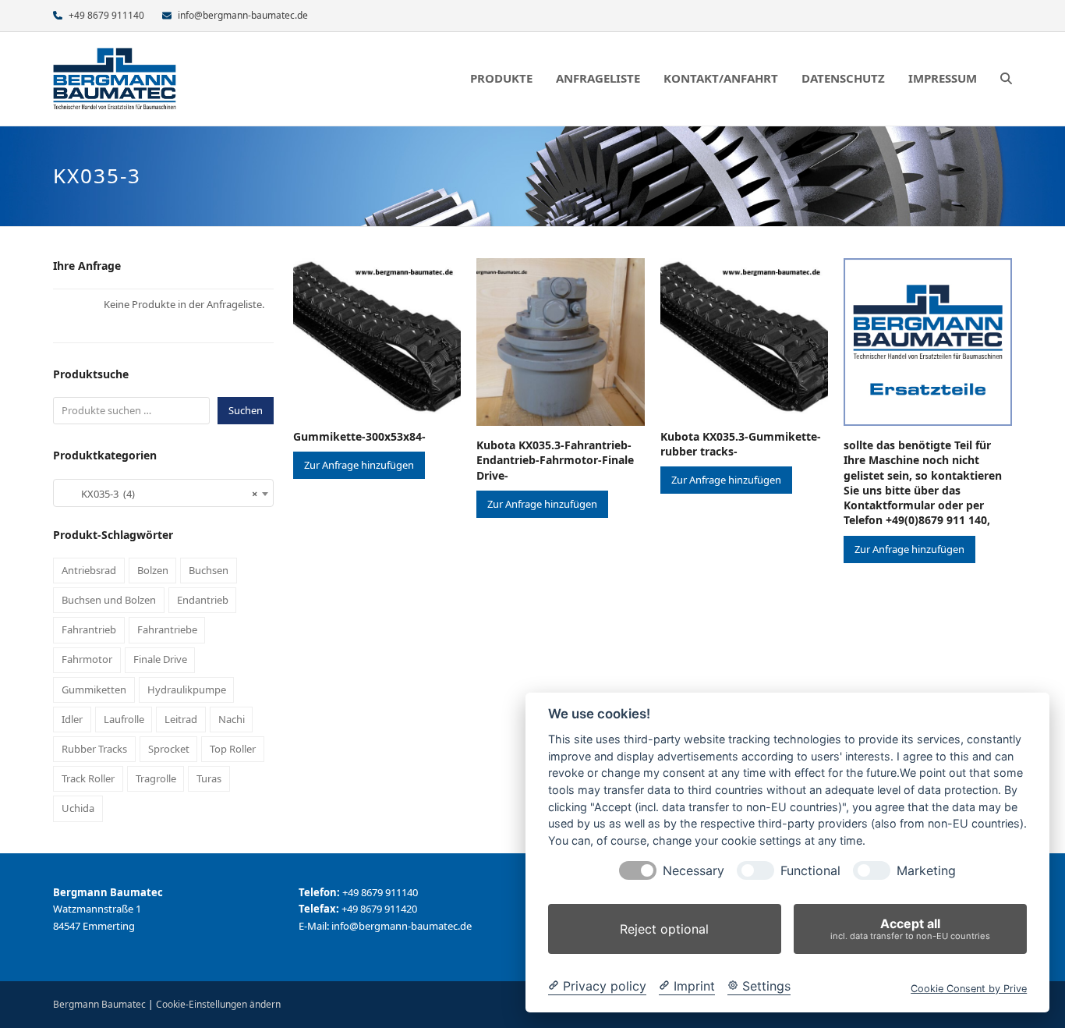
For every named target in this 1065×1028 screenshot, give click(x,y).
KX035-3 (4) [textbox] (158, 494)
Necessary (693, 870)
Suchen (245, 410)
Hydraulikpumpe (186, 689)
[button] (1006, 78)
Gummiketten (94, 689)
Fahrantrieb (89, 629)
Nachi (231, 719)
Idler (72, 719)
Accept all (910, 928)
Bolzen (152, 570)
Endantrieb (202, 600)
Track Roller (88, 778)
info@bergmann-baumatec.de (243, 15)
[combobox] (163, 493)
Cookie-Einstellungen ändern (218, 1004)
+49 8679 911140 (106, 15)
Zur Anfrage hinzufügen (359, 465)
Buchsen (208, 570)
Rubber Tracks (94, 749)
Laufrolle (124, 719)
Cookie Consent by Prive (969, 988)
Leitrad (181, 719)
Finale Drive (160, 659)
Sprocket (168, 749)
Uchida (78, 808)
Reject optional (664, 929)
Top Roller (233, 749)
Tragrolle (156, 778)
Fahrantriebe (167, 629)
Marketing (926, 870)
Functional (810, 870)
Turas (208, 778)
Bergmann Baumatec (99, 1004)
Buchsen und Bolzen (109, 600)
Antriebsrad (89, 570)
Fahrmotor (87, 659)
